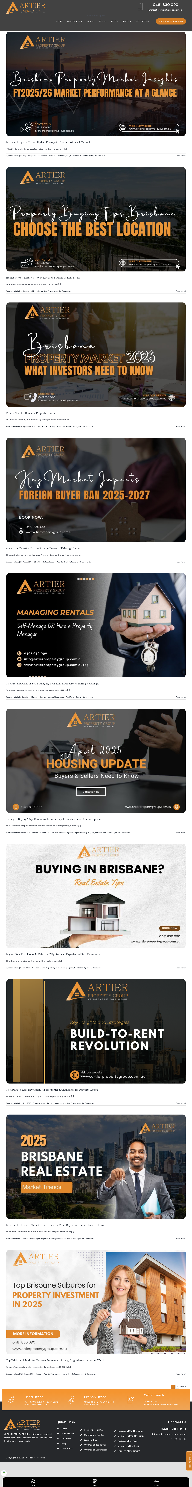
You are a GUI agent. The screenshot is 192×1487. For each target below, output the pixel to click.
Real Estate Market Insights (81, 156)
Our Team (66, 1438)
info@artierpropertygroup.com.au (165, 9)
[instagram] (176, 1439)
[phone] (185, 1439)
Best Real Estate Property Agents (51, 426)
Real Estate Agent (61, 156)
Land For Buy (90, 1440)
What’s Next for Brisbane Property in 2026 (30, 413)
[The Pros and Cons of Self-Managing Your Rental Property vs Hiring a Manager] (96, 625)
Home (64, 1428)
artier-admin (13, 156)
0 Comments (100, 156)
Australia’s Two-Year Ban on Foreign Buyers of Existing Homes (43, 548)
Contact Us (67, 1448)
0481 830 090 (165, 4)
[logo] (26, 2)
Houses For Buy (38, 832)
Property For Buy (80, 832)
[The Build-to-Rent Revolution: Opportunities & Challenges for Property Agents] (96, 1031)
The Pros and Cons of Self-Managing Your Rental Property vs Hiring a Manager (52, 683)
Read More (180, 156)
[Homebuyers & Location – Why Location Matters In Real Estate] (96, 219)
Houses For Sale (51, 832)
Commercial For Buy (94, 1435)
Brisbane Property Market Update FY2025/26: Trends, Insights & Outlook (48, 142)
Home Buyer (38, 291)
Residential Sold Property (130, 1431)
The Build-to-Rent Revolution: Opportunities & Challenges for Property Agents (52, 1089)
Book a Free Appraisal (171, 21)
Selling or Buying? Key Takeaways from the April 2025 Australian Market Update (53, 819)
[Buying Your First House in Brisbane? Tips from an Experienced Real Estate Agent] (96, 896)
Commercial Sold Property (131, 1435)
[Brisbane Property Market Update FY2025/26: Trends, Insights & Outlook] (96, 84)
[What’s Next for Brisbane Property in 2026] (96, 354)
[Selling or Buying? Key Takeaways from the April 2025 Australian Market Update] (96, 761)
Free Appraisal (189, 1461)
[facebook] (171, 1439)
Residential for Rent (128, 1441)
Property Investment (57, 1238)
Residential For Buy (93, 1429)
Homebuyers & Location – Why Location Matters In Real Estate (43, 277)
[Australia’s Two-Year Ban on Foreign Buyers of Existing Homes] (96, 490)
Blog (64, 1443)
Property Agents (39, 697)
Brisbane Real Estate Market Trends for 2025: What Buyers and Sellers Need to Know (55, 1225)
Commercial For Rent (128, 1446)
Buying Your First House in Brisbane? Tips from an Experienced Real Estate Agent (54, 954)
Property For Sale (95, 832)
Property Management (56, 697)
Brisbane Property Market (43, 156)
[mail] (180, 1439)
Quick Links (66, 1422)
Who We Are (68, 1433)
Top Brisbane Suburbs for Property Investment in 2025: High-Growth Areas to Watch (55, 1360)
